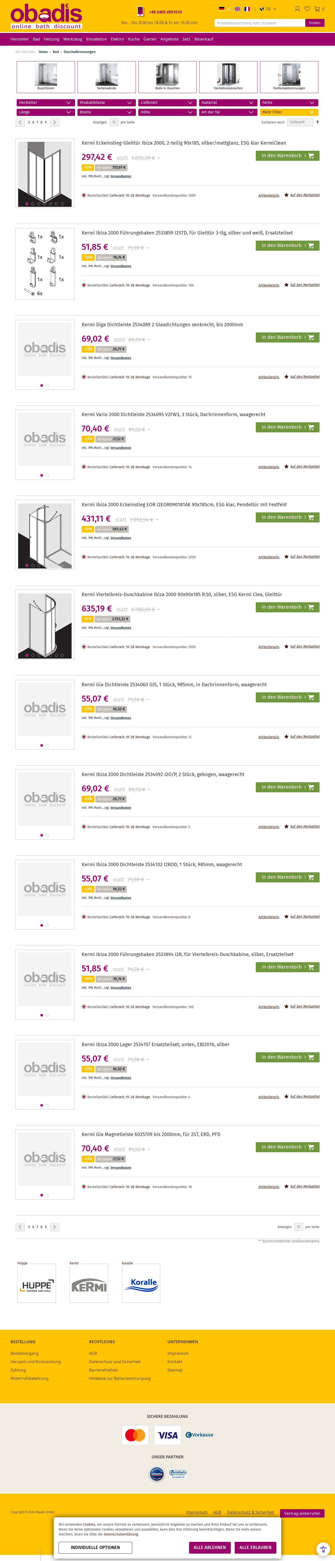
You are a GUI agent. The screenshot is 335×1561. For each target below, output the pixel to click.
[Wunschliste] (307, 9)
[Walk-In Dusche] (167, 90)
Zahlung (18, 1370)
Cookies (89, 1524)
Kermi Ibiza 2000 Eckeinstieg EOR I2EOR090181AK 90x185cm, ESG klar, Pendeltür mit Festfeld (184, 505)
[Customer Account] (297, 9)
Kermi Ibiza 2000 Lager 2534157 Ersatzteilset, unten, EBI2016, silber (156, 1045)
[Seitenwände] (107, 90)
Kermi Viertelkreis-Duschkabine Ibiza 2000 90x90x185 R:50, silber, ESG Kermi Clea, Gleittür (182, 595)
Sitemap (175, 1370)
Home (43, 52)
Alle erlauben (255, 1547)
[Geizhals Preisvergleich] (178, 1474)
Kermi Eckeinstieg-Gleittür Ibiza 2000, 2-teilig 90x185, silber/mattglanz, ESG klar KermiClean (184, 143)
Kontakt (175, 1361)
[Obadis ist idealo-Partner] (157, 1474)
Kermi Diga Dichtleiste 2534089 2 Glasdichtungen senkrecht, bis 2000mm (162, 325)
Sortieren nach (272, 122)
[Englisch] (237, 9)
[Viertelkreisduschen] (228, 90)
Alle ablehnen (210, 1547)
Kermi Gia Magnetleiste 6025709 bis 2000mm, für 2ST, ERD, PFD (151, 1134)
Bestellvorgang (25, 1353)
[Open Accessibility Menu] (323, 1549)
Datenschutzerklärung (121, 1534)
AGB (93, 1353)
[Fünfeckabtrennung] (289, 90)
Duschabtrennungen (80, 52)
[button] (268, 9)
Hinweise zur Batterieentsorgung (120, 1378)
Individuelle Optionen (95, 1547)
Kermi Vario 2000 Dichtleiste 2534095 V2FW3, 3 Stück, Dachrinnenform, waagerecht (173, 415)
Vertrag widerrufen (302, 1513)
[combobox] (260, 23)
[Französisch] (247, 9)
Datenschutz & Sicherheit (250, 1512)
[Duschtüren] (46, 90)
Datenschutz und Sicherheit (115, 1361)
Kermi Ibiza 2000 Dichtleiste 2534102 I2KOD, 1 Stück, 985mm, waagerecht (162, 865)
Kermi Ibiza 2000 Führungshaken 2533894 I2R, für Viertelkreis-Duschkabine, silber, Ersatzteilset (188, 955)
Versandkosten (121, 176)
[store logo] (46, 16)
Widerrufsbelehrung (30, 1378)
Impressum (178, 1353)
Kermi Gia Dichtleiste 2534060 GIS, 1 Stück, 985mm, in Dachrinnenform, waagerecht (174, 685)
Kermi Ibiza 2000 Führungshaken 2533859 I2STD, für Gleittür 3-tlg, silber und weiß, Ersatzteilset (187, 233)
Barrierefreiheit (103, 1370)
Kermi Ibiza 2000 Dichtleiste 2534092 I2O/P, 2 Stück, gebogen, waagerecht (163, 775)
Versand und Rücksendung (36, 1361)
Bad (56, 52)
